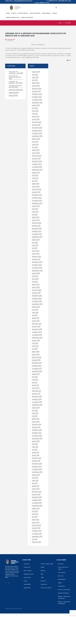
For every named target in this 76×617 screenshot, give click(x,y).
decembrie (37, 94)
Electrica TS (43, 581)
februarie (36, 88)
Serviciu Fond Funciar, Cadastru (63, 568)
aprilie (35, 83)
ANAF (42, 574)
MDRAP (42, 567)
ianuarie (36, 91)
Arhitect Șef (60, 564)
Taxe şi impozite (61, 572)
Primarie (13, 13)
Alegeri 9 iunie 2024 (27, 17)
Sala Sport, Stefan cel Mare (47, 564)
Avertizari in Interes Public (64, 590)
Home (60, 23)
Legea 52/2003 (13, 95)
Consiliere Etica (61, 586)
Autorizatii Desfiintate (16, 90)
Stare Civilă (60, 576)
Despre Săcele (46, 13)
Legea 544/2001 (14, 93)
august (36, 72)
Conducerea (26, 564)
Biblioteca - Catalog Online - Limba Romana (64, 597)
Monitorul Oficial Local (12, 17)
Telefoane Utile (63, 0)
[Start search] (56, 7)
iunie (35, 77)
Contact (54, 13)
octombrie (37, 100)
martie (36, 86)
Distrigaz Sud (44, 584)
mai (35, 80)
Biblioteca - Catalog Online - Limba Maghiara (64, 603)
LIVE (70, 0)
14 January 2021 (11, 39)
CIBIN (42, 577)
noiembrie (37, 97)
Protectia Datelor (61, 579)
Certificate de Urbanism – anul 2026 (15, 82)
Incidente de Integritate (63, 593)
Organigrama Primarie (29, 574)
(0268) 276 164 (9, 0)
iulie (35, 74)
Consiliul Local (27, 567)
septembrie (37, 102)
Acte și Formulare (35, 13)
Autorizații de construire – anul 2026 (16, 72)
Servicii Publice (27, 577)
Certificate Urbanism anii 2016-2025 (15, 86)
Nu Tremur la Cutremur (46, 588)
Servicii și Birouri (23, 13)
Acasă (8, 13)
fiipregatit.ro (53, 0)
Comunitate (68, 23)
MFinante (43, 571)
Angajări (60, 583)
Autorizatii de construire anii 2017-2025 (15, 77)
